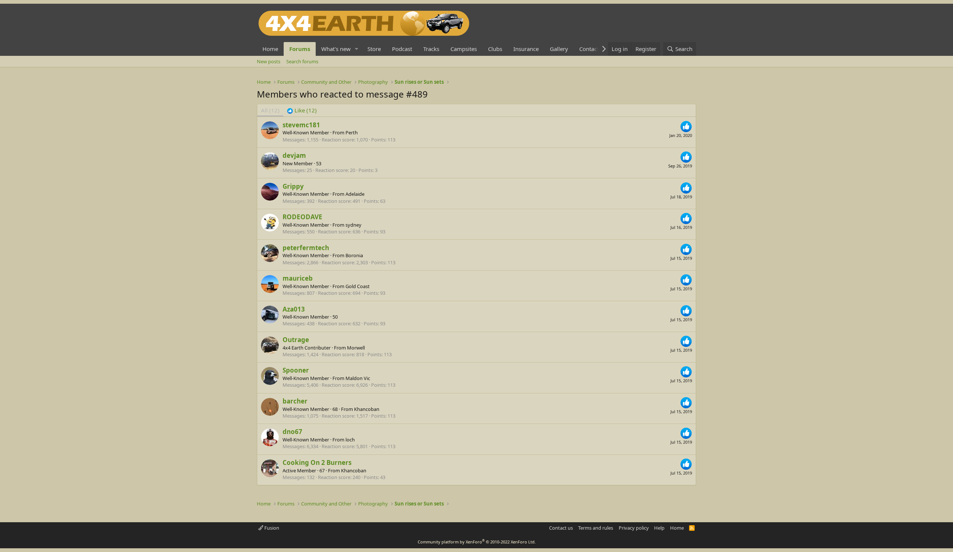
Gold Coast (357, 286)
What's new (336, 48)
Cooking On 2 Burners (317, 462)
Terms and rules (595, 527)
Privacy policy (634, 527)
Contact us (561, 527)
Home (270, 48)
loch (350, 439)
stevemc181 (301, 125)
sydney (353, 224)
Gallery (559, 48)
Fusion (271, 527)
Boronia (354, 255)
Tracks (431, 48)
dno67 (292, 431)
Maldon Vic (357, 378)
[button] (356, 49)
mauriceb (298, 278)
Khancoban (366, 409)
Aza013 (294, 309)
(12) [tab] (270, 110)
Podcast (402, 48)
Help (659, 527)
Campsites (463, 48)
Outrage (296, 339)
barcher (295, 401)
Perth (351, 132)
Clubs (495, 48)
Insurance (526, 48)
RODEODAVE (302, 217)
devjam (294, 155)
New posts (268, 61)
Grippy (293, 186)
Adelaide (354, 194)
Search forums (302, 61)
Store (374, 48)
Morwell (356, 347)
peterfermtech (306, 247)
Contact (589, 48)
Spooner (296, 370)
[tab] (302, 110)
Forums (299, 48)
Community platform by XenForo (477, 542)
